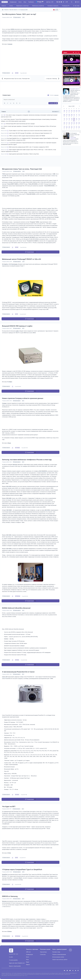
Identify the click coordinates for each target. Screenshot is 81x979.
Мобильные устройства (38, 5)
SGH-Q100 (8, 535)
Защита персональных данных (59, 959)
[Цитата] (13, 103)
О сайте (11, 957)
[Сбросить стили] (16, 103)
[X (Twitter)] (65, 2)
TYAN (3, 174)
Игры (25, 2)
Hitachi (20, 878)
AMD (54, 174)
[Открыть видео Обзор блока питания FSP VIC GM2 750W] (71, 59)
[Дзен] (59, 2)
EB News (9, 931)
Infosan (9, 443)
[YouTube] (61, 2)
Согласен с (52, 95)
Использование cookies (58, 957)
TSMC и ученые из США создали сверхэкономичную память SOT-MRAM (27, 135)
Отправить (53, 103)
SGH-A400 (8, 498)
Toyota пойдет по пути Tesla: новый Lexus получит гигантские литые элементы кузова (30, 130)
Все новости (55, 111)
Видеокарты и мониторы (22, 5)
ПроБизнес (31, 2)
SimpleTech (5, 874)
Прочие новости (13, 9)
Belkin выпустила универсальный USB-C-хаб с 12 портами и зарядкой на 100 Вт (29, 147)
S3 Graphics (5, 264)
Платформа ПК (65, 5)
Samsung (15, 464)
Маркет (28, 964)
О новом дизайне (13, 960)
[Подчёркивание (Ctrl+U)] (10, 103)
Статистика (43, 954)
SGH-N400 (9, 510)
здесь (21, 495)
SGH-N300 (9, 548)
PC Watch (9, 381)
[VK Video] (76, 52)
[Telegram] (63, 2)
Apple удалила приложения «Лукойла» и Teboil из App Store (24, 154)
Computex (9, 44)
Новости (4, 5)
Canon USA (5, 676)
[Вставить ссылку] (19, 103)
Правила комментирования (59, 954)
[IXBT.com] (2, 9)
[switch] (48, 95)
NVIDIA (12, 29)
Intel (5, 175)
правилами (56, 95)
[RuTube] (67, 2)
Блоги (20, 2)
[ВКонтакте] (57, 2)
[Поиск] (71, 2)
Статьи (11, 5)
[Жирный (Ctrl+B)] (4, 103)
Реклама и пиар (56, 952)
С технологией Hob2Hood (73, 137)
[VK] (64, 970)
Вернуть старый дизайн (15, 966)
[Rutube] (78, 52)
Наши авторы (43, 952)
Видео (65, 52)
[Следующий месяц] (79, 106)
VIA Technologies (13, 264)
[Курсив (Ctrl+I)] (7, 103)
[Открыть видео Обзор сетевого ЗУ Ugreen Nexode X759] (71, 70)
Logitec (17, 331)
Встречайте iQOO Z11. (75, 88)
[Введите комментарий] (30, 99)
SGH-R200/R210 (43, 471)
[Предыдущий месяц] (63, 106)
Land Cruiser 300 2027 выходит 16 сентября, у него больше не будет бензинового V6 (30, 133)
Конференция (13, 2)
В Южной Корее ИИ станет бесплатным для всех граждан (20, 123)
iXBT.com (28, 952)
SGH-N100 (47, 510)
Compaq (4, 403)
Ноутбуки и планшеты (53, 5)
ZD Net (9, 853)
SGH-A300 (8, 486)
